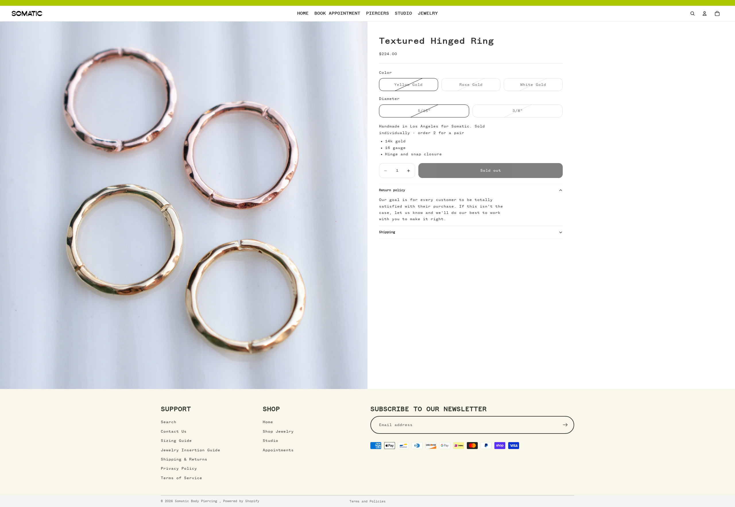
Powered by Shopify (241, 501)
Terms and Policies (367, 501)
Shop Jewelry (278, 431)
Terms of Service (181, 478)
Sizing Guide (176, 441)
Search (168, 422)
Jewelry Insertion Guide (190, 450)
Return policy (392, 190)
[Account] (704, 13)
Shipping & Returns (184, 459)
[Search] (692, 13)
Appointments (278, 450)
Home (268, 422)
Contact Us (174, 431)
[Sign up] (565, 425)
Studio (270, 441)
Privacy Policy (179, 469)
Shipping (387, 232)
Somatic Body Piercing (197, 501)
